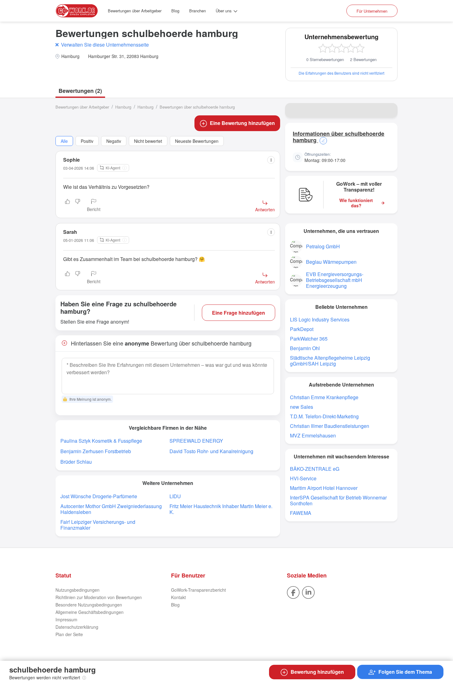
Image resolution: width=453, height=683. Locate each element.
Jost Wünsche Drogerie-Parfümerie (98, 496)
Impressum (66, 619)
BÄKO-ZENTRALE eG (314, 469)
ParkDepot (301, 329)
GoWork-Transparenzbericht (198, 590)
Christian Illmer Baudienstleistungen (329, 426)
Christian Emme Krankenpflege (324, 397)
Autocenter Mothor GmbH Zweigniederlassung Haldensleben (111, 509)
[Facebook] (293, 592)
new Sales (301, 407)
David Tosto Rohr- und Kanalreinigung (211, 451)
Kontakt (178, 597)
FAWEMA (300, 513)
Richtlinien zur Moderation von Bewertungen (98, 597)
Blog (175, 11)
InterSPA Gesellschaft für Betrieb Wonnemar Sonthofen (338, 500)
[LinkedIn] (308, 592)
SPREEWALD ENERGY (196, 441)
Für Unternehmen (372, 11)
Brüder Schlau (76, 462)
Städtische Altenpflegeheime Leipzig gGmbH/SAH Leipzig (330, 360)
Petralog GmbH (323, 246)
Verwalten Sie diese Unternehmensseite (105, 44)
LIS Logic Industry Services (319, 319)
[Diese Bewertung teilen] (271, 160)
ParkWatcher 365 (309, 339)
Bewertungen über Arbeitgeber (134, 11)
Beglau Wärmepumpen (331, 262)
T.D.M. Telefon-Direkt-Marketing (324, 416)
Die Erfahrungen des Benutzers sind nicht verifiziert (341, 73)
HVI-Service (303, 478)
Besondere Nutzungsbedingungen (88, 605)
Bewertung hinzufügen (317, 671)
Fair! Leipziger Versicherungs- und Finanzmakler (97, 525)
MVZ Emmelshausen (313, 435)
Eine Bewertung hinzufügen (242, 122)
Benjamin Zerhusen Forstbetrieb (95, 451)
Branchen (197, 11)
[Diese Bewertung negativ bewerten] (77, 206)
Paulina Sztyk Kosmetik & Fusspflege (101, 441)
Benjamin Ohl (305, 348)
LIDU (175, 496)
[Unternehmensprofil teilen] (389, 110)
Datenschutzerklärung (76, 627)
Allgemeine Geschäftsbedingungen (89, 612)
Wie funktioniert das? (356, 203)
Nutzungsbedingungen (77, 590)
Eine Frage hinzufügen (238, 312)
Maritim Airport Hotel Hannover (323, 488)
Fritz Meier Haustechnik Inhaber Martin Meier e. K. (220, 509)
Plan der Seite (69, 634)
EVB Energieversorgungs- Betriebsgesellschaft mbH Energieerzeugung (334, 280)
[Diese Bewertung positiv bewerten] (67, 206)
